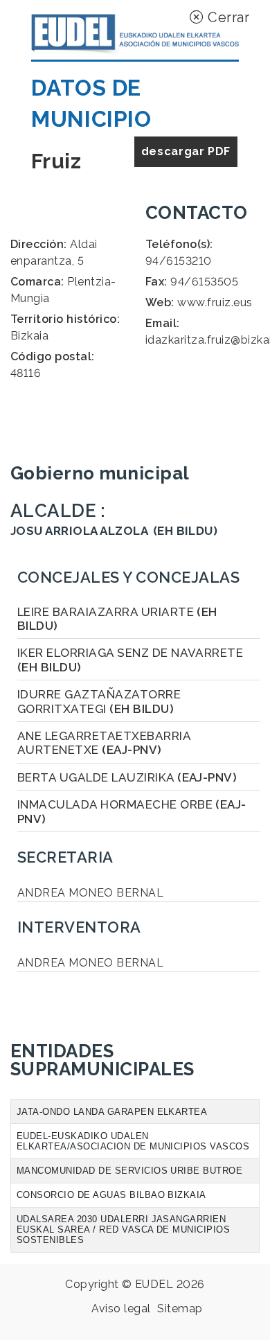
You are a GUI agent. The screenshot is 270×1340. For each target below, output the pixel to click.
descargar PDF (186, 151)
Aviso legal (120, 1308)
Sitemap (179, 1308)
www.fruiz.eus (214, 302)
